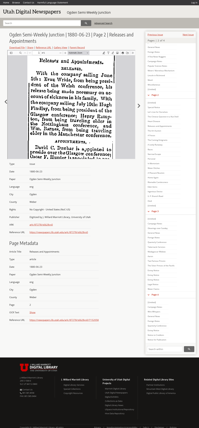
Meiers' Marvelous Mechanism (161, 70)
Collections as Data (113, 401)
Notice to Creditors (156, 335)
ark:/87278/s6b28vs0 (41, 224)
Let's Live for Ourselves (158, 112)
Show (32, 312)
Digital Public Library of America (161, 393)
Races (150, 149)
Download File (17, 47)
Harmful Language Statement (52, 2)
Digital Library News (114, 405)
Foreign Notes (154, 52)
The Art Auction (154, 130)
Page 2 (155, 94)
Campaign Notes (155, 61)
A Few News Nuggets (157, 56)
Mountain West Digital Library (160, 389)
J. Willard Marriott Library (31, 377)
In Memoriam (153, 163)
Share (30, 47)
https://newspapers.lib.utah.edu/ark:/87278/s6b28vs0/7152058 (64, 320)
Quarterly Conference (157, 242)
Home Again (153, 177)
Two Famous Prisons (156, 261)
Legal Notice (153, 284)
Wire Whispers (154, 311)
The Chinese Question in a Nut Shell (163, 116)
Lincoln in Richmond (156, 75)
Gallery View (60, 47)
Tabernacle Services (156, 247)
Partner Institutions (155, 385)
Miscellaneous (154, 84)
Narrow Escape (154, 154)
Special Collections (72, 389)
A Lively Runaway (155, 144)
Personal (151, 158)
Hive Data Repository (115, 413)
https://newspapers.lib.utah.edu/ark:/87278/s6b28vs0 (59, 232)
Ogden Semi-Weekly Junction (89, 12)
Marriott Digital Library (115, 388)
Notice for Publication (157, 339)
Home (6, 2)
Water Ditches (154, 168)
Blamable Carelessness (158, 182)
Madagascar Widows (157, 251)
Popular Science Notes (157, 66)
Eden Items (152, 187)
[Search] (86, 23)
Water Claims (153, 289)
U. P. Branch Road (155, 196)
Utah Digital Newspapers (116, 392)
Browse (16, 2)
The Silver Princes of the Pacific (161, 265)
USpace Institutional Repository (119, 409)
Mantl (150, 80)
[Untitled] (152, 89)
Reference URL (43, 47)
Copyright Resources (73, 393)
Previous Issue (155, 34)
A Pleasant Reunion (156, 173)
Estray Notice (153, 270)
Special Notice (154, 107)
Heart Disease (154, 121)
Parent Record (77, 47)
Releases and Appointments (160, 126)
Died (150, 201)
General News (154, 47)
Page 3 (155, 211)
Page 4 (155, 294)
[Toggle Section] (149, 95)
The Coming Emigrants (157, 140)
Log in (194, 2)
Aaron (150, 256)
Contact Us (28, 2)
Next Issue (188, 34)
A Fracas (151, 135)
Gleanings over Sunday (158, 228)
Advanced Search (103, 23)
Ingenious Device (155, 191)
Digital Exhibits (111, 396)
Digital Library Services (74, 385)
